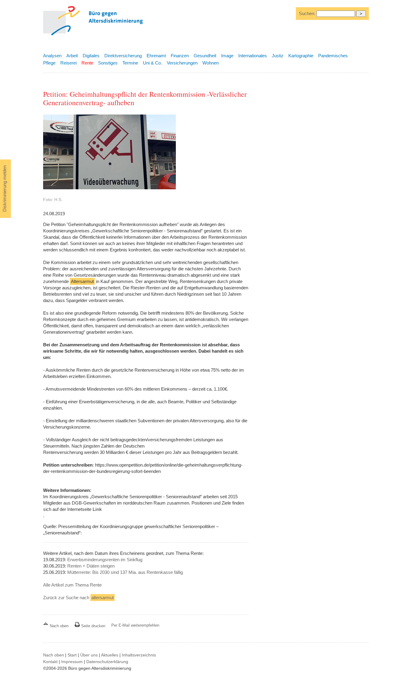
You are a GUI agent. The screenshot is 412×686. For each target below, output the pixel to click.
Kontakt (50, 661)
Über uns (89, 655)
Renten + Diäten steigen (91, 565)
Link (97, 509)
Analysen (52, 55)
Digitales (91, 55)
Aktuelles (109, 655)
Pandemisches (333, 55)
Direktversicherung (123, 55)
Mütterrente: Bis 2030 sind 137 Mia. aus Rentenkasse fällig (125, 572)
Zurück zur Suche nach (78, 597)
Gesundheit (205, 55)
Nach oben (59, 626)
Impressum (72, 661)
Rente (87, 62)
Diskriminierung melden (4, 188)
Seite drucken (92, 626)
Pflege (49, 62)
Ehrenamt (156, 55)
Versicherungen (182, 62)
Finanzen (180, 55)
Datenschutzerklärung (107, 661)
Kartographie (300, 55)
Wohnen (210, 62)
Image (227, 55)
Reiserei (68, 62)
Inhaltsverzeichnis (139, 655)
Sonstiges (108, 62)
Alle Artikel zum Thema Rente (72, 584)
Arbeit (72, 55)
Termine (130, 62)
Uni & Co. (152, 62)
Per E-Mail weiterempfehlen (135, 625)
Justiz (278, 55)
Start (72, 655)
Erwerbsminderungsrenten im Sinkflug (104, 559)
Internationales (252, 55)
